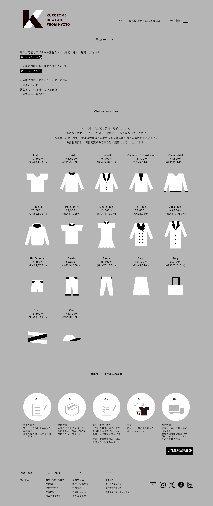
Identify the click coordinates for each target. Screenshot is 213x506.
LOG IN (117, 20)
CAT (171, 20)
